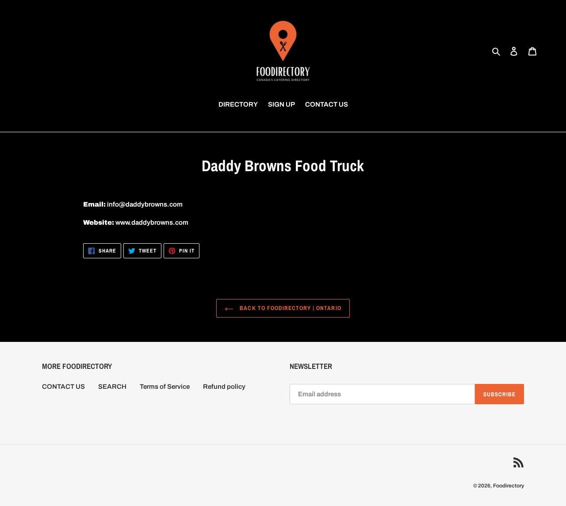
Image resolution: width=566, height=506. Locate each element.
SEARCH (112, 386)
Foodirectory (508, 486)
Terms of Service (165, 386)
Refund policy (224, 386)
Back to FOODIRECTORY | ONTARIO (289, 308)
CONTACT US (63, 386)
